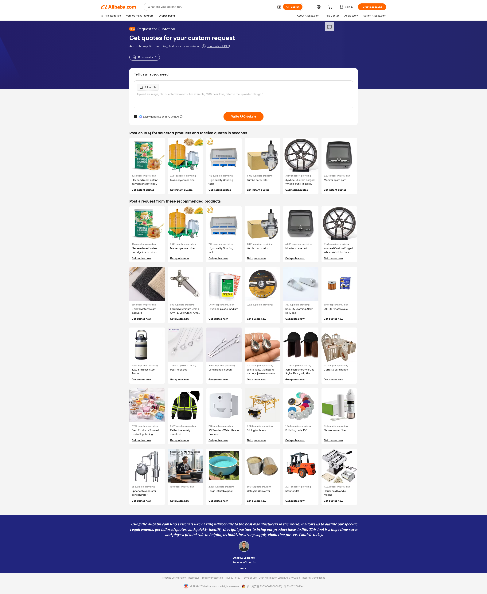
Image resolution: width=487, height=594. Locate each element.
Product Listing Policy (174, 577)
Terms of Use (249, 577)
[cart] (331, 7)
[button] (279, 7)
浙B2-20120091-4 (293, 586)
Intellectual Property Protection (205, 577)
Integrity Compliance (313, 577)
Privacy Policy (233, 577)
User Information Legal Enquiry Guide (279, 577)
